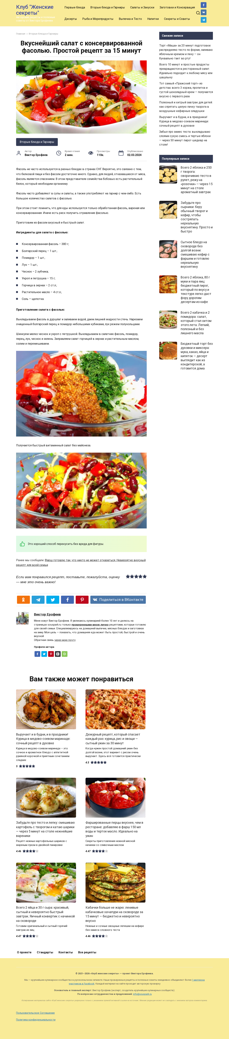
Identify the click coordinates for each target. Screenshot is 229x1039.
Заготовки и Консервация (177, 7)
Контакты (66, 952)
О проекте (24, 952)
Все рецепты (87, 952)
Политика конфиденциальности (35, 1019)
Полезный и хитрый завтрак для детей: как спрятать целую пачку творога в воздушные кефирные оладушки (186, 107)
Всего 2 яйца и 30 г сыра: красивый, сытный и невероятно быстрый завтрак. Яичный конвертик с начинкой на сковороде (45, 914)
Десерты (70, 19)
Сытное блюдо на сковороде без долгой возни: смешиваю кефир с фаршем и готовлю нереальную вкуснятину (195, 254)
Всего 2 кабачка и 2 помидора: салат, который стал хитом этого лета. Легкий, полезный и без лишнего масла (196, 323)
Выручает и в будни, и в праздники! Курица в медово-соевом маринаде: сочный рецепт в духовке (43, 738)
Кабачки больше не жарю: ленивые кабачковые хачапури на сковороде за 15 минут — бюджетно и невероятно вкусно (114, 914)
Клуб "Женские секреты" (34, 10)
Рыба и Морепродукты (97, 19)
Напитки (153, 19)
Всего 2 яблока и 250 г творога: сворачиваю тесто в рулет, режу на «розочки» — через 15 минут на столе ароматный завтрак (197, 180)
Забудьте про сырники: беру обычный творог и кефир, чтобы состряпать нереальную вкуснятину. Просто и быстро (197, 217)
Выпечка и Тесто (130, 19)
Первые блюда (74, 7)
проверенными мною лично (90, 624)
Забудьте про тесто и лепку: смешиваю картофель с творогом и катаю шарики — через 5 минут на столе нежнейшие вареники (45, 829)
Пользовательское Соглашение (35, 1013)
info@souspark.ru (142, 994)
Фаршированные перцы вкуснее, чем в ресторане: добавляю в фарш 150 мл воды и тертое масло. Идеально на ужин (114, 829)
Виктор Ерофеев (47, 614)
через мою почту (64, 640)
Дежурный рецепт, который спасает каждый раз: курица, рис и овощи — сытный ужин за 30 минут (113, 738)
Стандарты (45, 952)
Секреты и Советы (177, 19)
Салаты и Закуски (142, 7)
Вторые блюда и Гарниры (107, 7)
